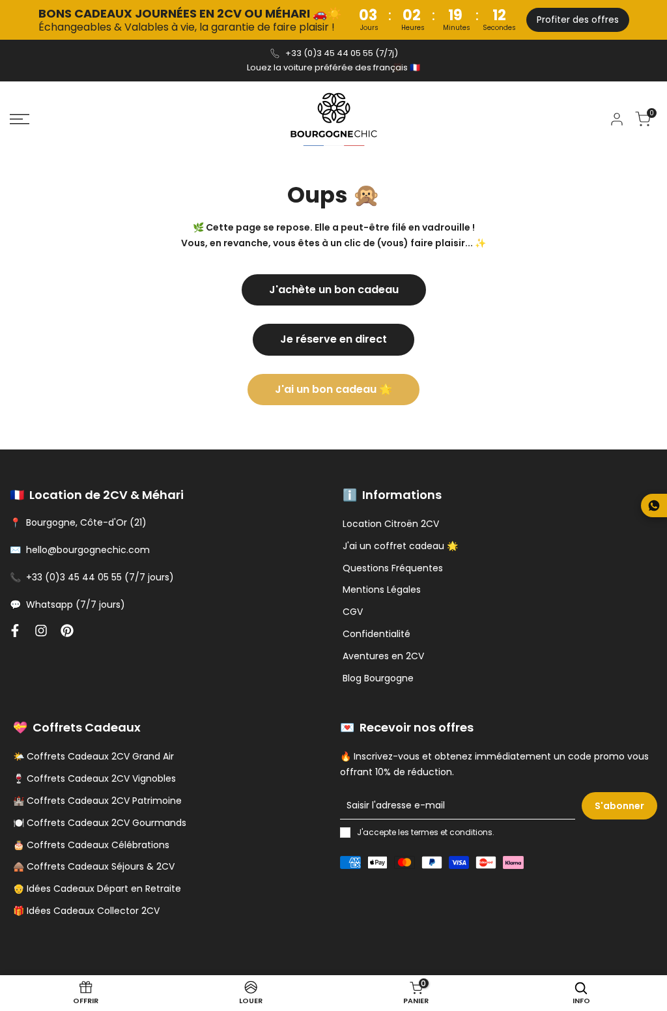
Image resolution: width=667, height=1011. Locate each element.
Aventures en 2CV (383, 655)
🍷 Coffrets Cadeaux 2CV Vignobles (94, 778)
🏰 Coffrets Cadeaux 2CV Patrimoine (97, 800)
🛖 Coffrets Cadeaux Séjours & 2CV (94, 866)
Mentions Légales (382, 589)
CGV (353, 611)
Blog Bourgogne (378, 678)
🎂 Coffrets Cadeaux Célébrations (91, 844)
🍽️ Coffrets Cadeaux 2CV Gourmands (99, 822)
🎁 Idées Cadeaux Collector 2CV (86, 910)
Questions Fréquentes (393, 568)
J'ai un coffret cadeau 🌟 (400, 545)
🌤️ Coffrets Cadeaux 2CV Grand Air (93, 756)
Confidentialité (376, 633)
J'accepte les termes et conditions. (425, 832)
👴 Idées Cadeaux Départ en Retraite (97, 888)
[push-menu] (19, 119)
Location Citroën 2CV (391, 523)
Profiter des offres (578, 19)
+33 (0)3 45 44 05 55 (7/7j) (341, 53)
